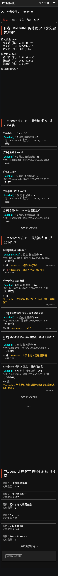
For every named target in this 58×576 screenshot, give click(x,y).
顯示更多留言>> (29, 397)
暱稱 (36, 19)
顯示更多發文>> (29, 227)
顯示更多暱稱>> (29, 546)
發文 (21, 19)
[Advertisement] (29, 437)
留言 (29, 19)
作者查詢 (12, 11)
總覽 (5, 19)
